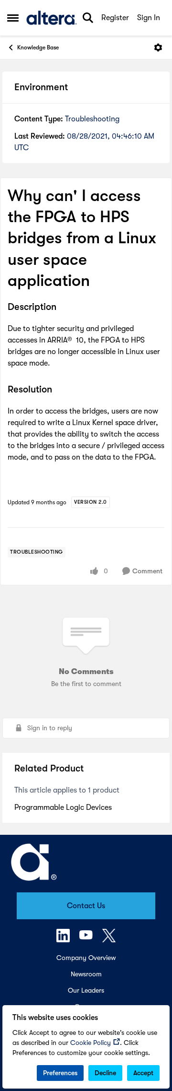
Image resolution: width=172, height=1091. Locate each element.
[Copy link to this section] (63, 307)
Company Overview (86, 957)
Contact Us (86, 905)
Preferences (60, 1073)
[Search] (88, 18)
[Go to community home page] (51, 17)
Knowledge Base (38, 47)
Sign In (148, 17)
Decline (105, 1073)
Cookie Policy (90, 1042)
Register (115, 17)
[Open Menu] (158, 47)
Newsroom (86, 974)
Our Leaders (86, 990)
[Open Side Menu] (12, 18)
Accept (143, 1073)
